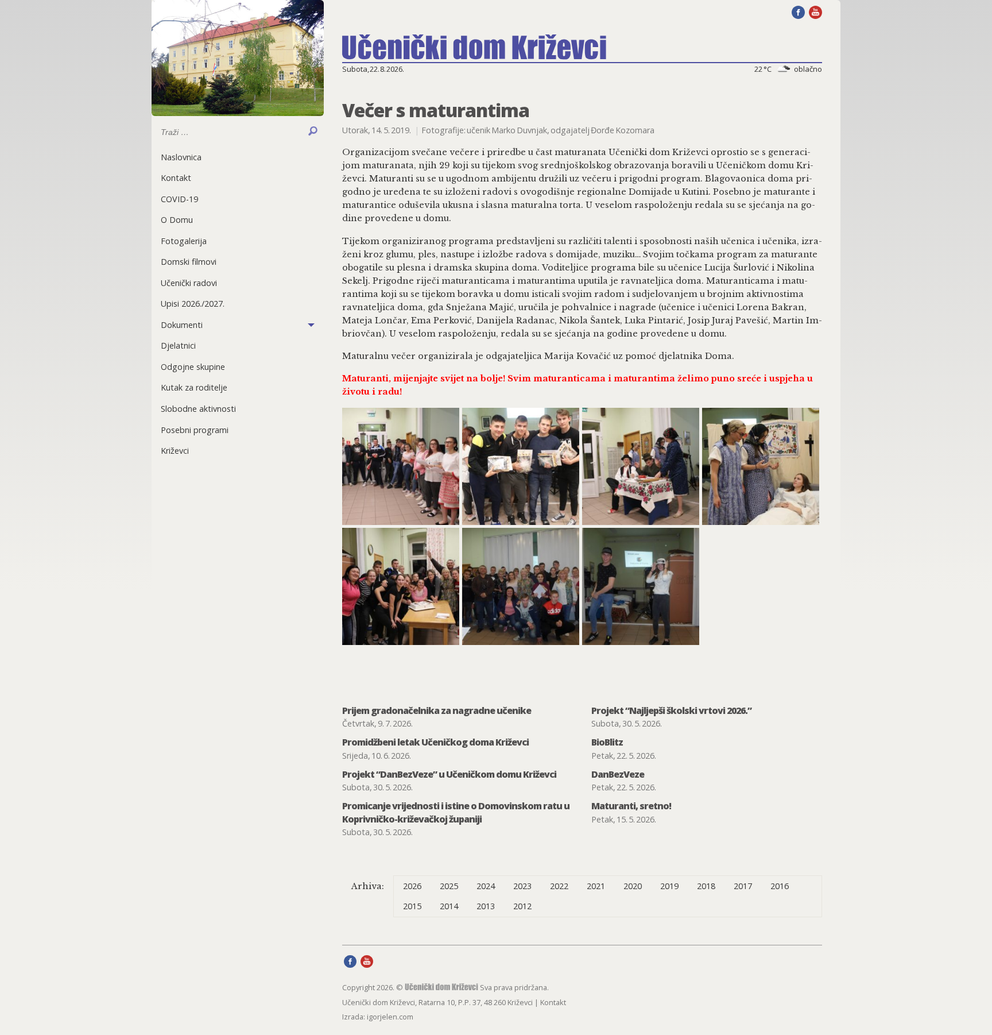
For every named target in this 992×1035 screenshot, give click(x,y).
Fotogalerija (184, 240)
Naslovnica (181, 157)
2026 (412, 885)
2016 (779, 885)
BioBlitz (607, 742)
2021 (596, 885)
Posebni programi (194, 429)
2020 (632, 885)
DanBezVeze (617, 774)
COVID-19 (179, 199)
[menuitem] (238, 157)
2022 (559, 885)
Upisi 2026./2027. (192, 303)
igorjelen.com (390, 1016)
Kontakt (176, 177)
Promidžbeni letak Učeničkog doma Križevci (435, 742)
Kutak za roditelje (194, 387)
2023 (522, 885)
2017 (743, 885)
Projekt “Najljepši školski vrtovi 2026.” (671, 710)
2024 (485, 885)
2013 (485, 906)
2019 (669, 885)
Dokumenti (182, 324)
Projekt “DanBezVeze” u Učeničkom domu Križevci (449, 774)
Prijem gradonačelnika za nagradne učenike (436, 710)
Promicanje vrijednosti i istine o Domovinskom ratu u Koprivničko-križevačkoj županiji (455, 812)
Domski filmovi (188, 261)
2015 (412, 906)
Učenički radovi (189, 282)
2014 (449, 906)
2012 (522, 906)
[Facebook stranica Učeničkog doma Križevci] (798, 11)
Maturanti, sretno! (631, 806)
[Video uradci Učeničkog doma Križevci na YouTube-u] (815, 11)
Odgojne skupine (193, 366)
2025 (449, 885)
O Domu (177, 219)
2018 (706, 885)
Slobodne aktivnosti (198, 408)
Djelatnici (178, 345)
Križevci (175, 450)
